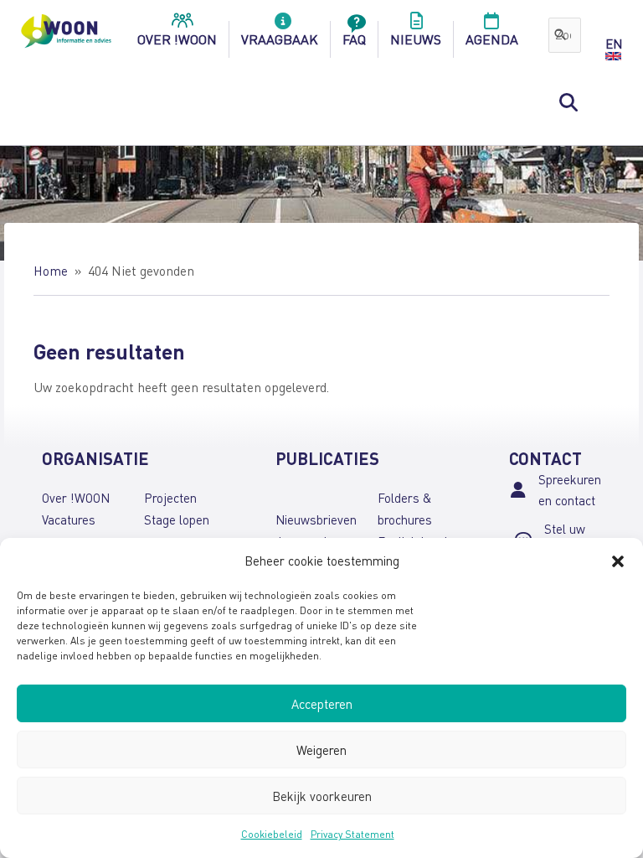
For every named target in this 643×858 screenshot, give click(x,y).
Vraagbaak (279, 39)
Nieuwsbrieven (316, 519)
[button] (618, 561)
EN (613, 43)
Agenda (492, 39)
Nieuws (415, 39)
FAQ (354, 39)
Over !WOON (76, 497)
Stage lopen (176, 519)
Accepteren (321, 703)
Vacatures (68, 519)
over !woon (177, 39)
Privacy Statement (352, 834)
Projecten (170, 497)
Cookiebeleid (271, 834)
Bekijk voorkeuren (322, 796)
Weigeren (321, 750)
